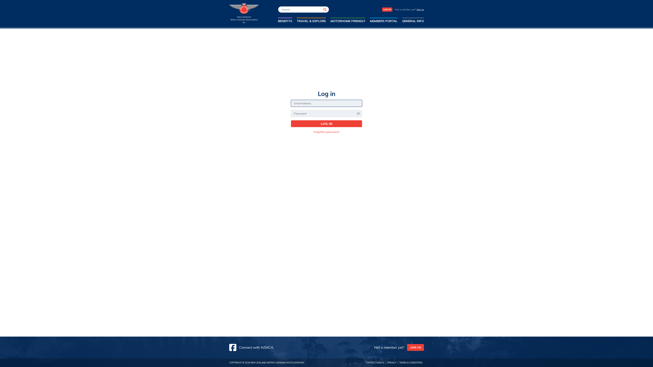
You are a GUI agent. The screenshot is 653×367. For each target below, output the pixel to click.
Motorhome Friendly (348, 21)
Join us (420, 9)
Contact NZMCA (375, 362)
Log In (387, 9)
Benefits (285, 21)
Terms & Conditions (411, 362)
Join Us (415, 347)
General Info (413, 21)
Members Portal (383, 21)
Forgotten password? (326, 132)
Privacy (391, 362)
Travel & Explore (311, 21)
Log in (326, 124)
